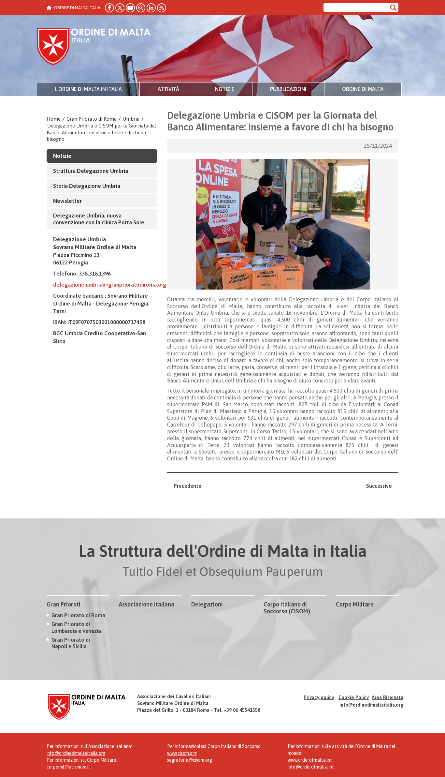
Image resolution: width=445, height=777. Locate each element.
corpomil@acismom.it (68, 767)
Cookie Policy (353, 697)
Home (54, 119)
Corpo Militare (355, 604)
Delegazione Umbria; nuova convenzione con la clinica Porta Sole (98, 219)
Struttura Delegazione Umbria (90, 171)
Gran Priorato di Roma (91, 119)
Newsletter (67, 201)
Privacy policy (319, 697)
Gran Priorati (63, 604)
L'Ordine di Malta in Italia (88, 89)
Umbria (130, 119)
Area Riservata (387, 697)
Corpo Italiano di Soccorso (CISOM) (287, 608)
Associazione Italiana (146, 604)
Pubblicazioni (288, 89)
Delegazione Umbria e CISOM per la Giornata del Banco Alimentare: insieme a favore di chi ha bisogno (101, 132)
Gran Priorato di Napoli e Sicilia (70, 643)
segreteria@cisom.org (189, 760)
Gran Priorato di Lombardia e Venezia (76, 627)
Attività (168, 89)
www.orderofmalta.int (310, 760)
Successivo (379, 486)
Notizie (224, 89)
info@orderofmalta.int (311, 767)
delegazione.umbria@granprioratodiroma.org (109, 284)
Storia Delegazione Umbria (86, 186)
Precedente (187, 486)
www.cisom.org (182, 753)
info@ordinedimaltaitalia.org (371, 705)
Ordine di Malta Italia (94, 47)
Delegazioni (207, 604)
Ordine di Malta (362, 89)
